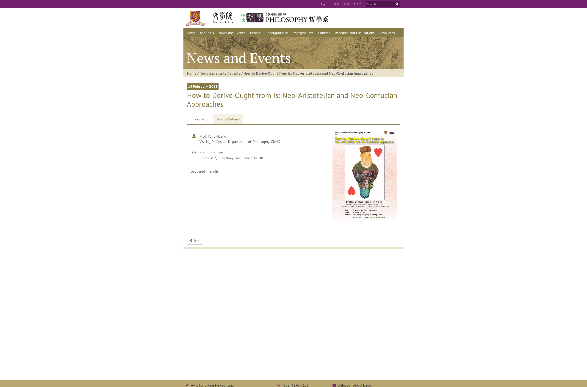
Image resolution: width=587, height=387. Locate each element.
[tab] (200, 119)
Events (235, 73)
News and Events (212, 73)
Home (191, 73)
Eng (325, 4)
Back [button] (196, 241)
